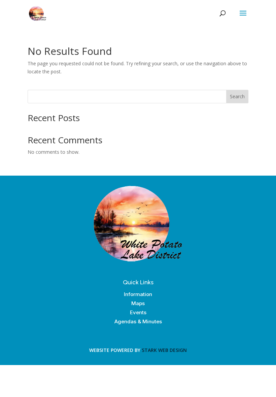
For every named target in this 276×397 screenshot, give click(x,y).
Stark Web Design (164, 350)
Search (237, 96)
